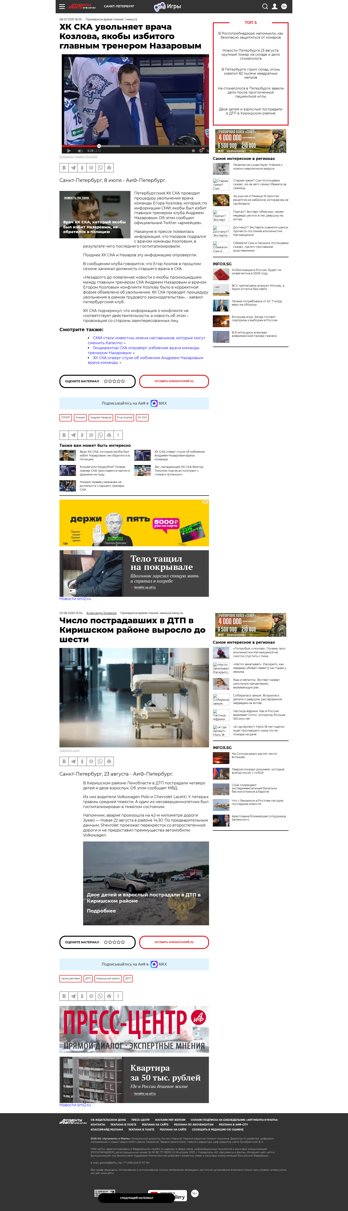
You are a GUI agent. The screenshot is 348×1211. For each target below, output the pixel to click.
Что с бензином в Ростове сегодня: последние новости (258, 802)
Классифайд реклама (107, 1129)
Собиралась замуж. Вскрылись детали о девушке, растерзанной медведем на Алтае (257, 699)
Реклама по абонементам (194, 1124)
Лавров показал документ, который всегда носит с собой (258, 771)
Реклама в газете (123, 1124)
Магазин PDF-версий (170, 1119)
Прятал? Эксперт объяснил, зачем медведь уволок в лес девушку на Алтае (258, 215)
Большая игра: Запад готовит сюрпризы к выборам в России (254, 318)
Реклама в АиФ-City (233, 1124)
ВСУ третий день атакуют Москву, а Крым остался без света (258, 287)
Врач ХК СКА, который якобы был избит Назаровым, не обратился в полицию (105, 455)
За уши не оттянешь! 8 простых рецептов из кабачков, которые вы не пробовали (260, 199)
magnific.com (69, 750)
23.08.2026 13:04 (71, 613)
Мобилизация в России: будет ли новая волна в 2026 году (256, 271)
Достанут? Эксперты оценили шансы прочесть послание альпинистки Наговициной (260, 231)
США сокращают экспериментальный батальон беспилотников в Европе (254, 788)
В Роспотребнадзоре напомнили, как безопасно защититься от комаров (250, 36)
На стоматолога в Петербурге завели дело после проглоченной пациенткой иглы (251, 92)
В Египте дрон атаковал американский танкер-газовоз (254, 334)
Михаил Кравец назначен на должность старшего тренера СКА (102, 485)
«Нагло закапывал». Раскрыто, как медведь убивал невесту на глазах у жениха (259, 667)
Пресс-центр (140, 1119)
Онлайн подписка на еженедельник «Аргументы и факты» (234, 1119)
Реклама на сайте (155, 1124)
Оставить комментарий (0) (174, 381)
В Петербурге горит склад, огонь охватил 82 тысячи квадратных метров (251, 74)
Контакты (98, 1124)
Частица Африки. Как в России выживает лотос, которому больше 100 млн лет (259, 714)
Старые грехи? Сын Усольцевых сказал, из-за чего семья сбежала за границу (259, 184)
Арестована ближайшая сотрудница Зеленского (259, 818)
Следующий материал (136, 1198)
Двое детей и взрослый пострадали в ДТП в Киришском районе (250, 111)
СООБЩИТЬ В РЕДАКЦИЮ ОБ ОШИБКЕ (218, 1129)
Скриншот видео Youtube (78, 156)
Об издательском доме (108, 1119)
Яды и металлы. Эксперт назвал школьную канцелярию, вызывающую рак (256, 683)
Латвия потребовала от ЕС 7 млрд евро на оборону (257, 303)
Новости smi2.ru (75, 598)
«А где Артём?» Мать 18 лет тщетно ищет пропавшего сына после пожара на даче (259, 730)
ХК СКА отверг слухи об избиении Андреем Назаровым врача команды (180, 455)
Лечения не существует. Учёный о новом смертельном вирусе (258, 166)
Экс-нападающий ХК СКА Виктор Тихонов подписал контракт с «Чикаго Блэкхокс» (179, 470)
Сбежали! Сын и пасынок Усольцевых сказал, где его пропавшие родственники (261, 246)
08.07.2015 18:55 (70, 19)
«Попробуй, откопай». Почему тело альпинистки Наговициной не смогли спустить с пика (259, 652)
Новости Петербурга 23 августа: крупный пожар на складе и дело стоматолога (251, 55)
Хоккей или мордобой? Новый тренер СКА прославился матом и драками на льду (105, 470)
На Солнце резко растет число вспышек (254, 755)
